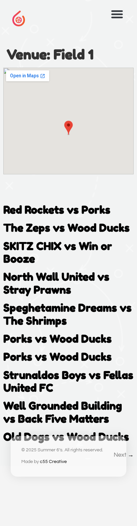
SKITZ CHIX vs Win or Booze (57, 252)
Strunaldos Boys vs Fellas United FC (68, 381)
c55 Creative (53, 461)
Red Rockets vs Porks (56, 209)
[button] (116, 14)
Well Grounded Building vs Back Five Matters (62, 412)
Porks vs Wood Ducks (57, 338)
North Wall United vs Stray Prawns (56, 283)
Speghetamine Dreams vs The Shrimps (67, 314)
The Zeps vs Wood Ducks (66, 227)
